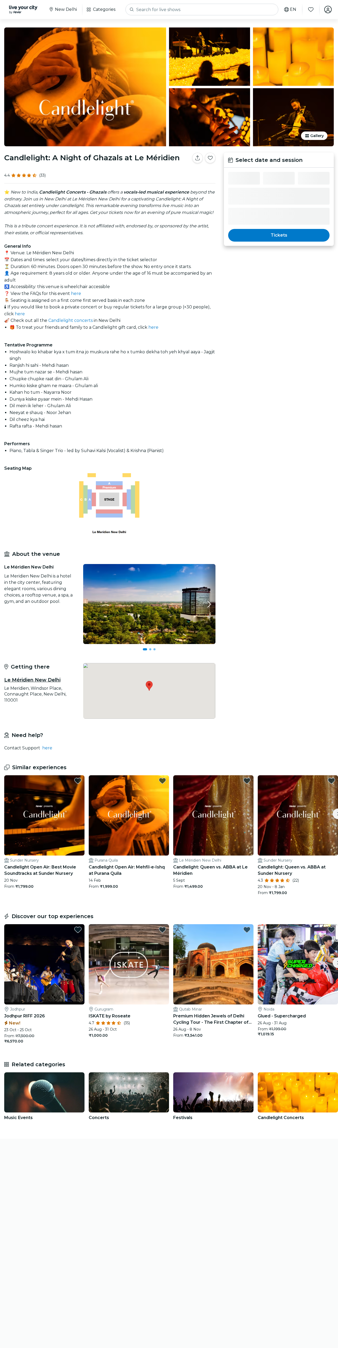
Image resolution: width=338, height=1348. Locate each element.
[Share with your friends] (197, 158)
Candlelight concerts (70, 320)
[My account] (328, 9)
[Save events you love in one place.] (210, 158)
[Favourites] (310, 9)
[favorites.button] (77, 780)
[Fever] (23, 9)
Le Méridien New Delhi (32, 680)
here (76, 293)
